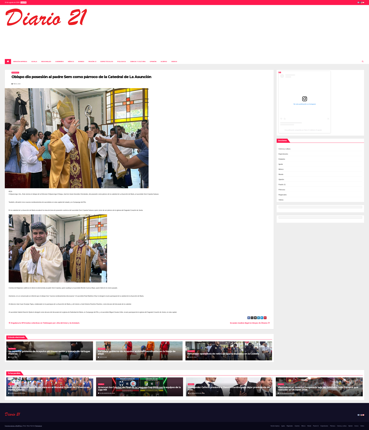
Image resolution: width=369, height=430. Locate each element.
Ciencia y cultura (138, 61)
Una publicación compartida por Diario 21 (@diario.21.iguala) (303, 130)
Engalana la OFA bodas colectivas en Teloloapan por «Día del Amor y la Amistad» (45, 323)
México (71, 61)
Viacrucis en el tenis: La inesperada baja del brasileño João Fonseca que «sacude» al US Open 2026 (318, 388)
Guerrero (59, 61)
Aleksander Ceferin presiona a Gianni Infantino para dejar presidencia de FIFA (229, 388)
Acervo (164, 61)
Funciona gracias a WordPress (13, 426)
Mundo (81, 61)
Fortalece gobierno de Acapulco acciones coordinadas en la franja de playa (136, 352)
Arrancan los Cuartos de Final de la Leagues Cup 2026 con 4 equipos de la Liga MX (139, 388)
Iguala (34, 61)
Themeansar (38, 426)
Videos (174, 61)
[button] (362, 61)
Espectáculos (107, 61)
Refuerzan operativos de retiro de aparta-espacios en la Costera (223, 353)
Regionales (46, 61)
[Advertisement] (184, 42)
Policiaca (121, 61)
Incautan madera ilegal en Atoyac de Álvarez (249, 323)
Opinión (153, 61)
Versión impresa (20, 61)
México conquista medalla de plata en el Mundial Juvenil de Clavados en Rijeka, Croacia (48, 388)
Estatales (282, 159)
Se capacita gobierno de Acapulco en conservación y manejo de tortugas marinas (49, 352)
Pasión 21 (92, 61)
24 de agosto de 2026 (17, 393)
